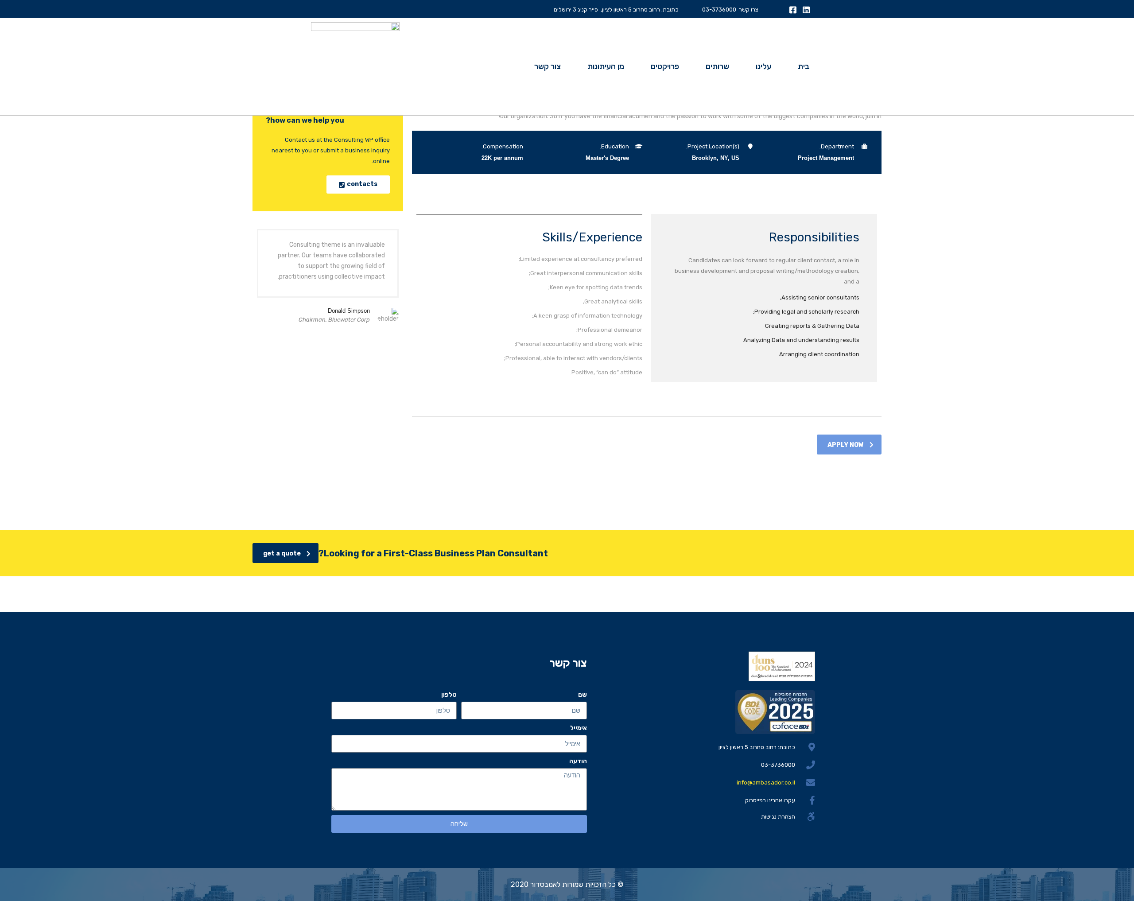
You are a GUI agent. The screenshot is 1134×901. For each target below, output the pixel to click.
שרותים (717, 66)
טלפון (449, 695)
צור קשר (547, 66)
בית (804, 66)
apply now (845, 445)
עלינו (763, 66)
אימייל (578, 728)
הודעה (578, 761)
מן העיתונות (605, 66)
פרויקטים (665, 66)
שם (582, 695)
